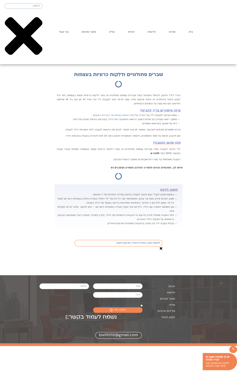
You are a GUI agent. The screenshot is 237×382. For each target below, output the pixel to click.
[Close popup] (233, 349)
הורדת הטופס (101, 115)
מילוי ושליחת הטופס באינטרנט (127, 115)
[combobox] (23, 6)
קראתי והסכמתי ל (120, 306)
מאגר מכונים (89, 32)
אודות (172, 32)
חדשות (152, 32)
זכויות (131, 32)
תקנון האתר (168, 317)
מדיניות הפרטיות (110, 306)
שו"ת (112, 32)
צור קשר (64, 32)
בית (191, 32)
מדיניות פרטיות (166, 311)
